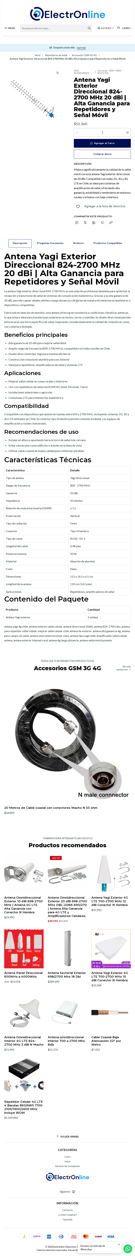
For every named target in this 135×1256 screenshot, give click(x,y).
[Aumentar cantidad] (128, 132)
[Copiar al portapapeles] (111, 223)
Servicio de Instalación (67, 1166)
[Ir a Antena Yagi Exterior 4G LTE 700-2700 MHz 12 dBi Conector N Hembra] (111, 873)
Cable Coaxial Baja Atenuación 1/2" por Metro (106, 1040)
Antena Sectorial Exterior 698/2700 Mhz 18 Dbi (67, 974)
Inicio (37, 55)
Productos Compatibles (108, 243)
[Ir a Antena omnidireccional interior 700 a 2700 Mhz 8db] (67, 1013)
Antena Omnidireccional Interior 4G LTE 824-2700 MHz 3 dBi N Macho (24, 1040)
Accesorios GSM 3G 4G (84, 55)
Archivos (78, 243)
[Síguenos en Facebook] (73, 1191)
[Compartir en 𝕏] (85, 223)
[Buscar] (89, 28)
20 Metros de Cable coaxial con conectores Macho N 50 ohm (50, 807)
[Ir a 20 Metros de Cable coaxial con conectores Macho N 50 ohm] (67, 740)
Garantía (67, 1219)
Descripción (20, 243)
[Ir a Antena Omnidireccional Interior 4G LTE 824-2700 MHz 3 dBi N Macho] (24, 1013)
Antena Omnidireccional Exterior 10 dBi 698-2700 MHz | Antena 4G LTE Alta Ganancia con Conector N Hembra (23, 905)
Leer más (81, 47)
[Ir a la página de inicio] (67, 13)
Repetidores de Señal (56, 55)
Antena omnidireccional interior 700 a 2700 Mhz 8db (66, 1040)
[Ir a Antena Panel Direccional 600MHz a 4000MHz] (24, 948)
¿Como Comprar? (67, 1214)
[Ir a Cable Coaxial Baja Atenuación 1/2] (111, 1013)
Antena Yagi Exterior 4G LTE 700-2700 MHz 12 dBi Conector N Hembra (109, 901)
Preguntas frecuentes (50, 243)
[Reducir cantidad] (77, 132)
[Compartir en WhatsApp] (94, 223)
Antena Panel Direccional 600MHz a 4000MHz (23, 974)
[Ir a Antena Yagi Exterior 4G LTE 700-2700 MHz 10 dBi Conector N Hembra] (111, 948)
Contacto (67, 1209)
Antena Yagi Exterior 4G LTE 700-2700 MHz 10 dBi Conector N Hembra (109, 976)
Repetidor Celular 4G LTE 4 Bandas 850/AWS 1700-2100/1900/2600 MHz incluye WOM (23, 1107)
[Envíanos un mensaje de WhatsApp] (127, 1248)
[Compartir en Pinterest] (102, 223)
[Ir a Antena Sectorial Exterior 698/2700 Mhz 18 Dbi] (67, 948)
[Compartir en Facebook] (77, 223)
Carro (68, 1156)
